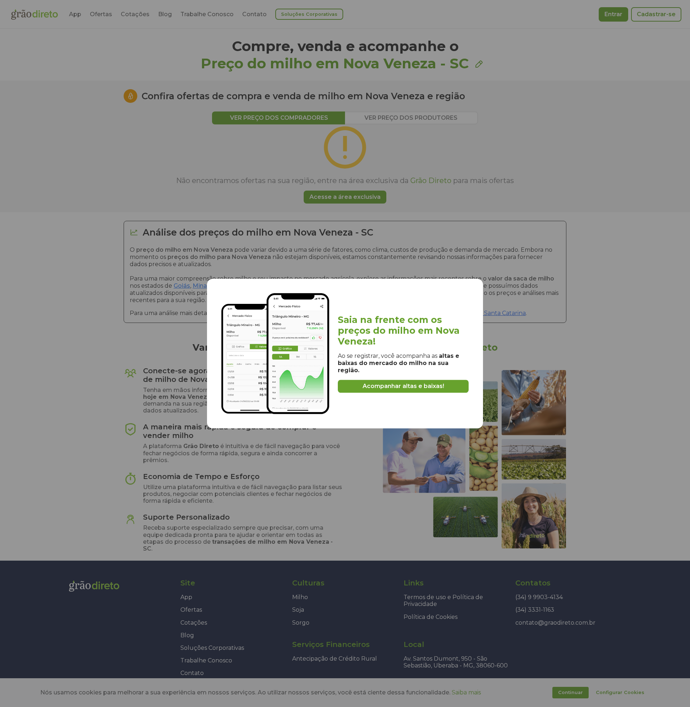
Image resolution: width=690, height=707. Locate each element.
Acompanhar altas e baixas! (403, 386)
